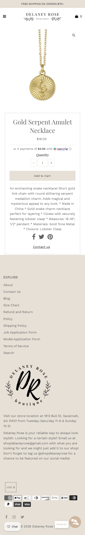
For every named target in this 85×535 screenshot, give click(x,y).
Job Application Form (20, 332)
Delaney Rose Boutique (50, 526)
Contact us (41, 247)
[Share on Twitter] (41, 238)
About (8, 285)
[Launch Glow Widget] (75, 522)
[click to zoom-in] (73, 35)
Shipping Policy (15, 326)
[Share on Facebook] (34, 238)
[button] (42, 149)
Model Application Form (21, 339)
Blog (6, 298)
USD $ (11, 487)
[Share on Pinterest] (50, 238)
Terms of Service (16, 346)
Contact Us (12, 292)
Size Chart (11, 305)
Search (8, 353)
